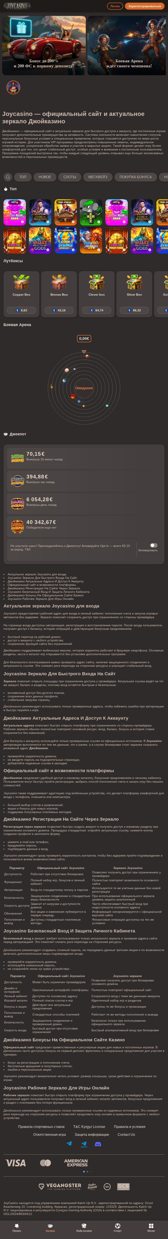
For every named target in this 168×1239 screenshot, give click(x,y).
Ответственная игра (49, 1134)
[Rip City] (91, 212)
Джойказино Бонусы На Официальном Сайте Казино (46, 595)
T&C (28, 549)
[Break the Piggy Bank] (15, 240)
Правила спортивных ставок (41, 1127)
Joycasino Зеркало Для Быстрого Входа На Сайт (42, 577)
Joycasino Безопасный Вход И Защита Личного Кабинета (48, 591)
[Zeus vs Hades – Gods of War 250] (91, 240)
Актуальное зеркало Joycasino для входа (37, 574)
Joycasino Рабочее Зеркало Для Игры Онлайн (41, 598)
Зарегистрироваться (144, 6)
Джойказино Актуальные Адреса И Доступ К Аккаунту (46, 581)
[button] (84, 177)
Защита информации (92, 1134)
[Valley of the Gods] (40, 240)
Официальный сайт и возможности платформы (42, 584)
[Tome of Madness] (40, 212)
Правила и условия (129, 1127)
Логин (115, 6)
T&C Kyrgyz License (89, 1127)
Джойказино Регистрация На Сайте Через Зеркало (44, 588)
